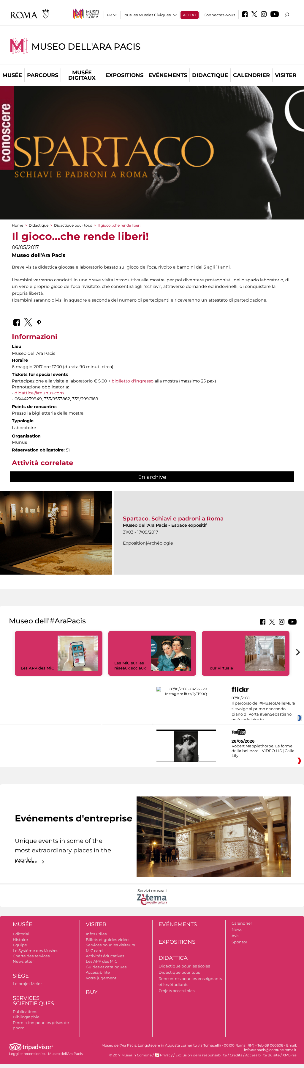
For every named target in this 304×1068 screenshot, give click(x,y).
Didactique (210, 75)
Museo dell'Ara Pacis (86, 46)
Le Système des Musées (35, 950)
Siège (21, 975)
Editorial (21, 933)
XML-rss (290, 1055)
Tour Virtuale (220, 668)
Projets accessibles (176, 990)
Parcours (42, 75)
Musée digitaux (82, 75)
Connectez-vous (219, 14)
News (237, 929)
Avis (235, 935)
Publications (25, 1011)
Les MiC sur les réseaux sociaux (130, 665)
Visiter (285, 75)
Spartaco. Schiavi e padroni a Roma (173, 518)
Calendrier (251, 75)
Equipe (20, 944)
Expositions (124, 75)
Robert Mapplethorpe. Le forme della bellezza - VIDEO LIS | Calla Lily (263, 751)
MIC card (94, 950)
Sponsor (239, 942)
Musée (12, 75)
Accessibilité (98, 972)
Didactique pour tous (73, 225)
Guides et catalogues (106, 967)
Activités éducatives (105, 955)
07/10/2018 (263, 709)
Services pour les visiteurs (110, 944)
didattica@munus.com (39, 393)
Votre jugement (101, 978)
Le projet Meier (27, 983)
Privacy (166, 1055)
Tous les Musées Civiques (147, 14)
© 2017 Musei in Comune (130, 1055)
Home (17, 225)
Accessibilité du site (262, 1055)
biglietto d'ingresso (132, 381)
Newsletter (23, 961)
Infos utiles (96, 933)
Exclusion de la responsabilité (201, 1055)
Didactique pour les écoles (184, 966)
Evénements (167, 75)
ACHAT (189, 14)
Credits (236, 1055)
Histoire (20, 939)
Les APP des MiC (37, 668)
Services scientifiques (33, 1000)
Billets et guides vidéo (107, 939)
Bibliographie (26, 1016)
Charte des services (31, 955)
